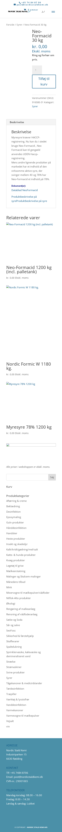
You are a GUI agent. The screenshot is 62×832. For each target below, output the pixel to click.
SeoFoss (11, 630)
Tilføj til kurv (43, 81)
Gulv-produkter (15, 522)
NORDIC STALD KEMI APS (37, 827)
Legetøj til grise (14, 565)
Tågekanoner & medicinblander (24, 683)
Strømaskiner (13, 667)
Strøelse (10, 661)
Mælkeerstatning (15, 571)
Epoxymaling (13, 517)
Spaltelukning (14, 646)
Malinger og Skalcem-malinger (23, 576)
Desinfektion (13, 511)
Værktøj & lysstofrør (17, 699)
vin (8, 726)
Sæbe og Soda (14, 619)
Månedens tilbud (15, 581)
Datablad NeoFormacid (24, 190)
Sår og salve (13, 625)
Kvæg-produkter (15, 560)
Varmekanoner (14, 710)
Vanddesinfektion (16, 704)
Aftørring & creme (16, 500)
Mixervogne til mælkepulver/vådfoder (27, 592)
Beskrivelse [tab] (17, 122)
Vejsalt (10, 721)
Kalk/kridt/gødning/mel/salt (22, 549)
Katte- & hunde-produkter (21, 554)
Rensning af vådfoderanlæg (21, 614)
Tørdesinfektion (15, 688)
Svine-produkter (15, 672)
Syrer (19, 24)
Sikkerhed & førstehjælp (20, 636)
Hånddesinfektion (16, 527)
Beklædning (13, 506)
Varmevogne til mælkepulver (22, 715)
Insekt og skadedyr (17, 544)
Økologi (10, 603)
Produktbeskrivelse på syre (31, 201)
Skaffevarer (12, 641)
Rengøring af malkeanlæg (20, 608)
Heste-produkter (15, 538)
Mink (9, 587)
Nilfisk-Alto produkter (18, 598)
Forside (10, 24)
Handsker (11, 533)
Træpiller (11, 694)
